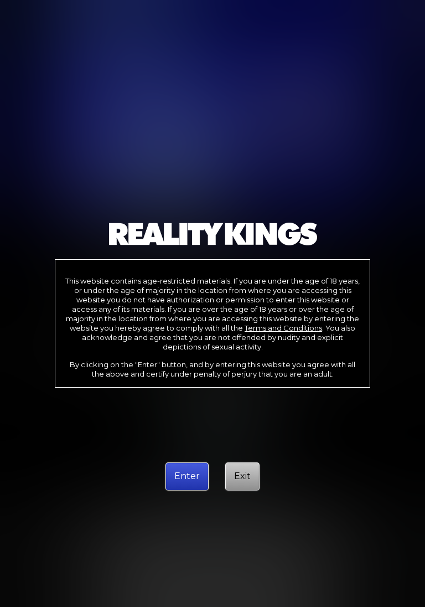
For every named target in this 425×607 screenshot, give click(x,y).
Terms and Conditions (283, 327)
